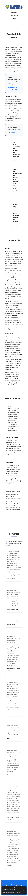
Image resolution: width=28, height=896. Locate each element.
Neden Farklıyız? (14, 15)
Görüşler (14, 18)
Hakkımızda (14, 12)
